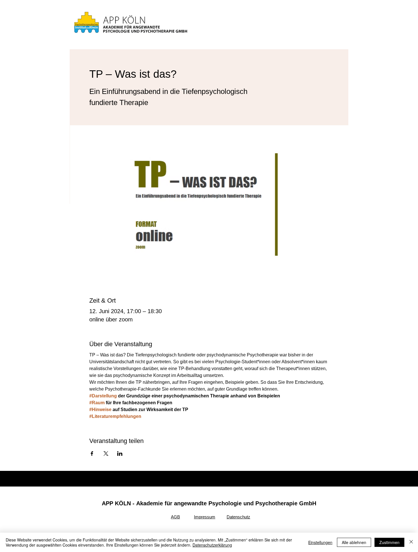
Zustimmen (389, 542)
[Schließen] (411, 542)
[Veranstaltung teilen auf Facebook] (92, 453)
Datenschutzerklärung (212, 545)
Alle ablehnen (354, 542)
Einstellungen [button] (320, 542)
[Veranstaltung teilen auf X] (106, 453)
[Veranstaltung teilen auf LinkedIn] (120, 453)
